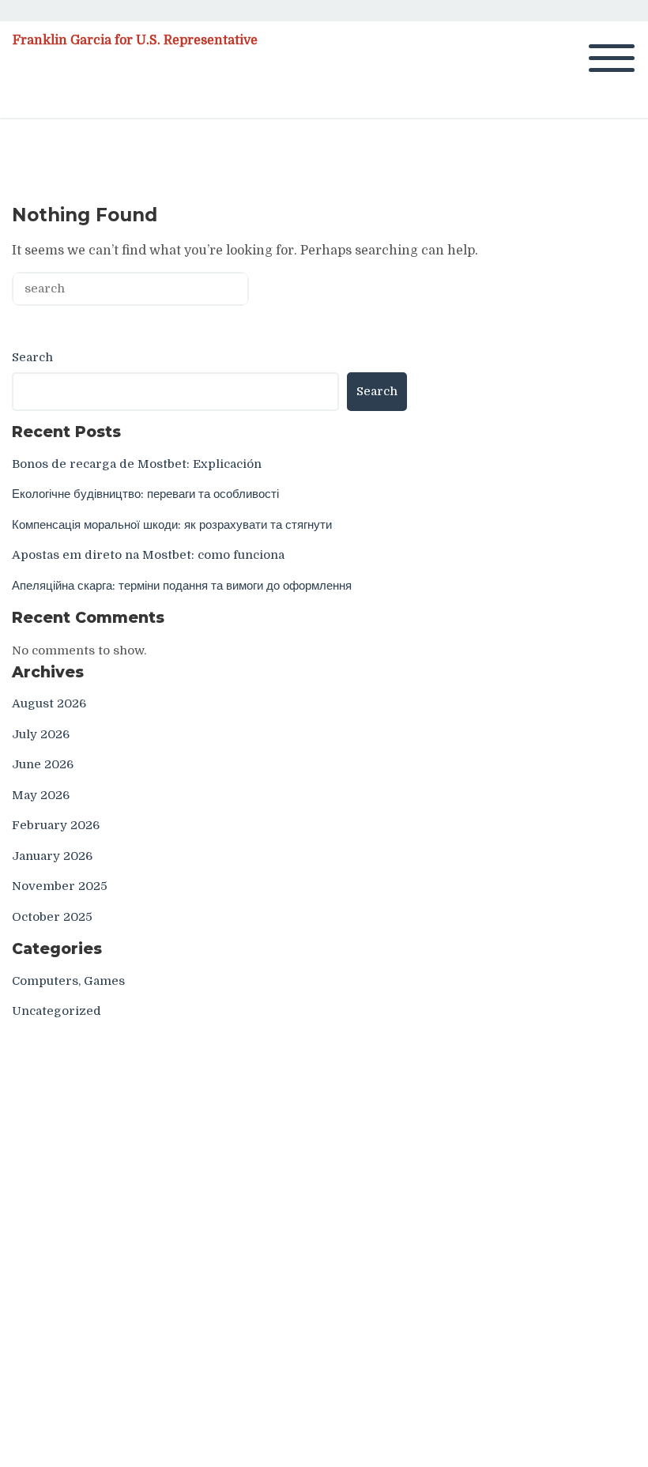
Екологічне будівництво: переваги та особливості (145, 494)
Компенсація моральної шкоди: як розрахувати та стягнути (172, 525)
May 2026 (41, 795)
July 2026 (41, 734)
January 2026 (52, 856)
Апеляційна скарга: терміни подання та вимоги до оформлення (182, 586)
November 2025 (59, 886)
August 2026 (49, 703)
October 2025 (52, 917)
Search (32, 357)
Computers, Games (68, 981)
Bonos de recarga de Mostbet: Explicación (137, 464)
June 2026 (42, 764)
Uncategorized (56, 1011)
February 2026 (56, 825)
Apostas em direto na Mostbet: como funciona (148, 555)
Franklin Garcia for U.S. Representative (135, 40)
